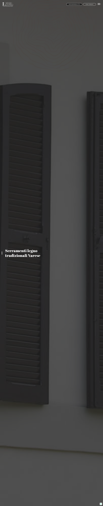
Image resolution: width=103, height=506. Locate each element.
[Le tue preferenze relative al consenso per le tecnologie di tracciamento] (101, 504)
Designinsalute (74, 4)
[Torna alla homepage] (7, 4)
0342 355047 (89, 4)
